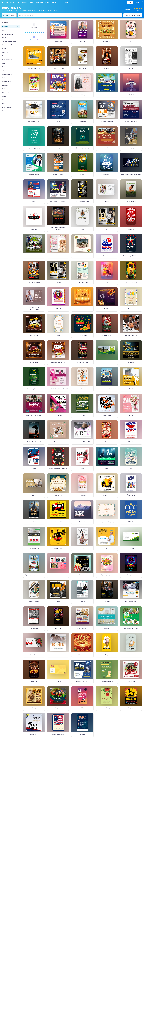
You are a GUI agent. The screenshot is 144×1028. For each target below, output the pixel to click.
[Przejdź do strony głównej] (7, 2)
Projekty (6, 15)
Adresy (13, 15)
